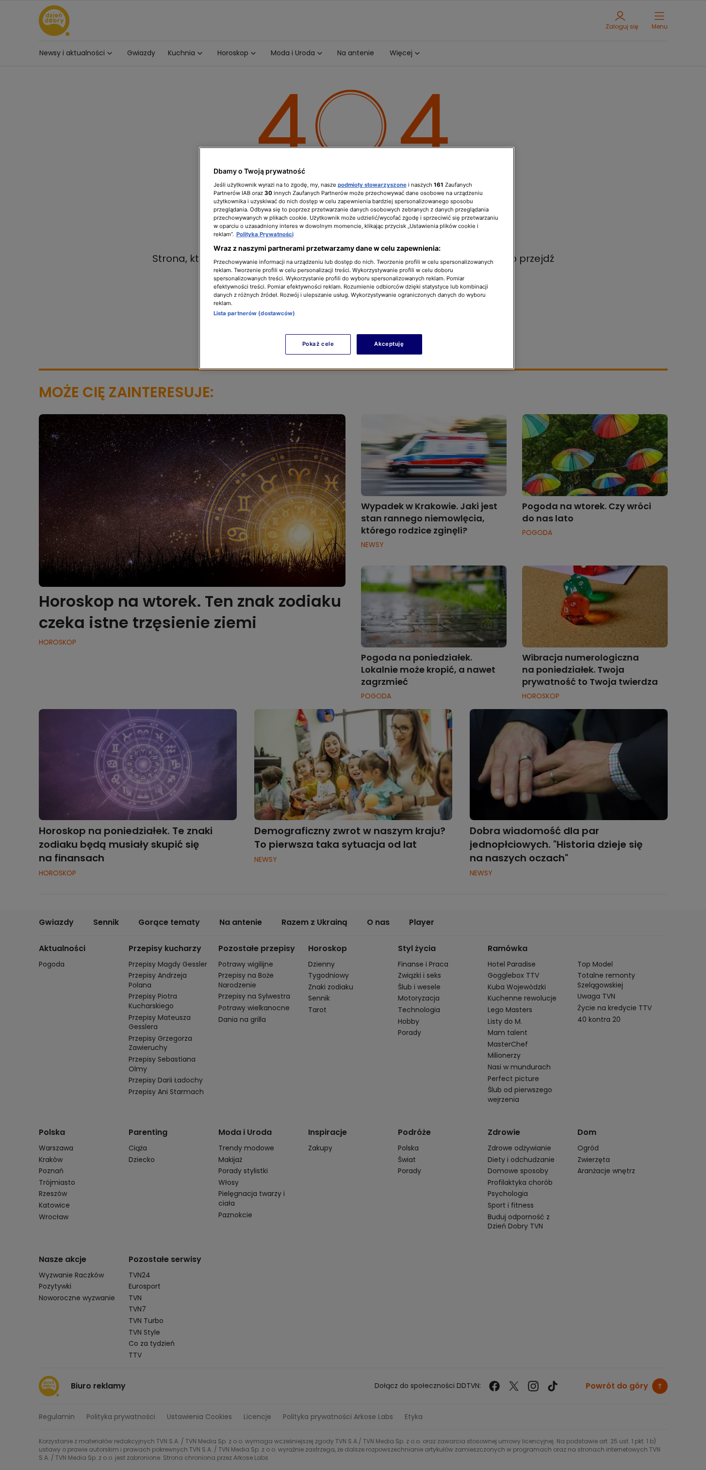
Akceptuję (389, 343)
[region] (356, 258)
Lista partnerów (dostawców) (254, 313)
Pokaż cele (318, 343)
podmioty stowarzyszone (372, 184)
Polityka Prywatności (265, 234)
